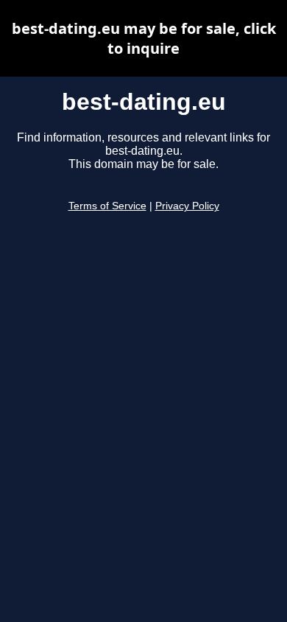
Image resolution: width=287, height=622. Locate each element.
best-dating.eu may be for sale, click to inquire (144, 38)
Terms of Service (107, 206)
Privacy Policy (187, 206)
